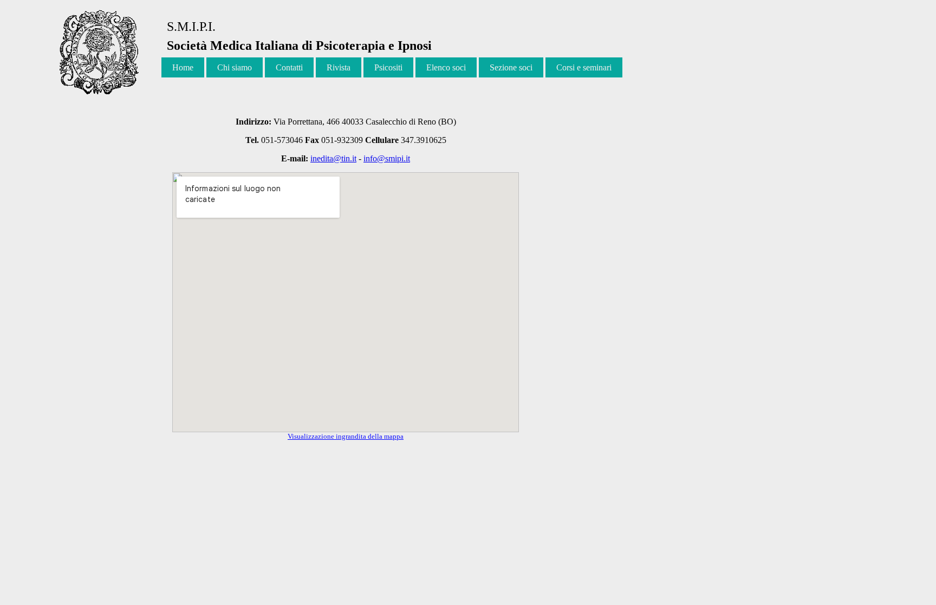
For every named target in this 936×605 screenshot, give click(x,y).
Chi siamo (234, 67)
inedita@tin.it (333, 158)
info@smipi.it (386, 158)
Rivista (338, 67)
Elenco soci (446, 67)
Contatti (289, 67)
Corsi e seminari (584, 67)
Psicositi (388, 67)
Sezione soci (511, 67)
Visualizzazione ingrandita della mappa (346, 436)
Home (182, 67)
